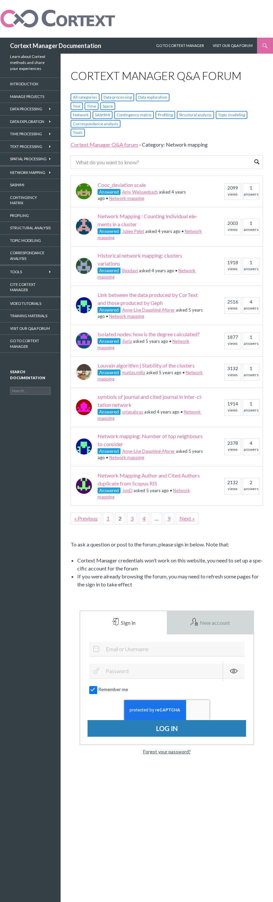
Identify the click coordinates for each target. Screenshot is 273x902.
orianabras (132, 412)
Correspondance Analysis (27, 256)
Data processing (118, 97)
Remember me (113, 689)
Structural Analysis (30, 228)
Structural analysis (195, 114)
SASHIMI (102, 114)
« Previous (86, 518)
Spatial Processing (28, 159)
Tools (78, 132)
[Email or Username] (96, 649)
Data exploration (152, 97)
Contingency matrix (134, 114)
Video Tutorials (25, 303)
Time (91, 106)
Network (81, 114)
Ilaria (127, 341)
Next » (187, 518)
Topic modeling (231, 114)
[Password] (96, 671)
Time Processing (26, 134)
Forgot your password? (167, 751)
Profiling (165, 114)
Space (108, 106)
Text (77, 106)
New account (214, 622)
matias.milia (133, 372)
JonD (127, 490)
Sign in (128, 622)
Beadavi (130, 270)
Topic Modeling (25, 240)
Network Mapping (27, 172)
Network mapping (126, 198)
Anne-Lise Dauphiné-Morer (148, 310)
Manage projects (27, 96)
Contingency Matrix (23, 200)
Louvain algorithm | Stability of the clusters (146, 365)
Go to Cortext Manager (180, 45)
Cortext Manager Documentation (55, 45)
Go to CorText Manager (24, 344)
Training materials (28, 316)
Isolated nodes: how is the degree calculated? (149, 334)
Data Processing (26, 109)
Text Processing (26, 146)
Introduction (24, 84)
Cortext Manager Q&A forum (104, 144)
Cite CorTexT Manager (23, 287)
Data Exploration (27, 121)
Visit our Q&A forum (30, 328)
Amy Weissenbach (140, 192)
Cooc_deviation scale (122, 185)
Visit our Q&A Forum (233, 45)
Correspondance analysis (95, 123)
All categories (85, 97)
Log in (167, 728)
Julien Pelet (133, 231)
